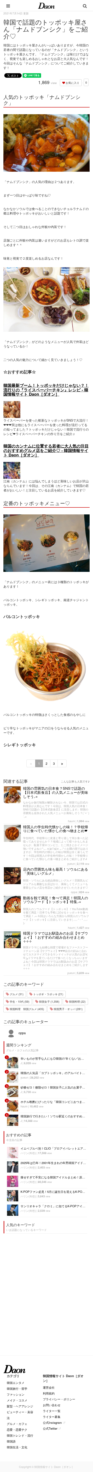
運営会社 (49, 1387)
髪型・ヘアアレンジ (20, 1406)
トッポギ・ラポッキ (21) (48, 994)
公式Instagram (52, 1422)
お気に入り (72, 82)
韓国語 (11, 1441)
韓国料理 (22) (77, 1001)
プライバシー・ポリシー (59, 1399)
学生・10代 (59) (19, 1001)
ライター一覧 (51, 1411)
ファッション (15, 1394)
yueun (71, 863)
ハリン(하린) (28, 1153)
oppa (74, 892)
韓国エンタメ (15, 1383)
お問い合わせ (51, 1405)
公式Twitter (50, 1428)
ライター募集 (51, 1417)
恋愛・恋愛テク (17, 1429)
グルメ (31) (16, 994)
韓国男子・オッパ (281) (68, 1009)
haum (71, 821)
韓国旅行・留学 (17, 1388)
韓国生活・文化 (17, 1447)
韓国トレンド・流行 (20, 1435)
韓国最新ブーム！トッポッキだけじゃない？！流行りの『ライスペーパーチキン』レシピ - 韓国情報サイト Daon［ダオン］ (46, 389)
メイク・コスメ (17, 1400)
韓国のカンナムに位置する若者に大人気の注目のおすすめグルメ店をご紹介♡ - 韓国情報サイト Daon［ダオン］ (46, 450)
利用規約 (49, 1393)
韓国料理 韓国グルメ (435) (26, 1009)
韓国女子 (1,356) (48, 1001)
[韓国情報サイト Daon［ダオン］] (46, 5)
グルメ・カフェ (17, 1424)
